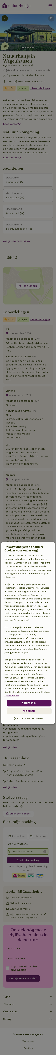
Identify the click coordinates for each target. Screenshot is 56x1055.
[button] (28, 718)
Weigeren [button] (29, 711)
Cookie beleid (12, 695)
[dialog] (28, 633)
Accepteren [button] (29, 703)
